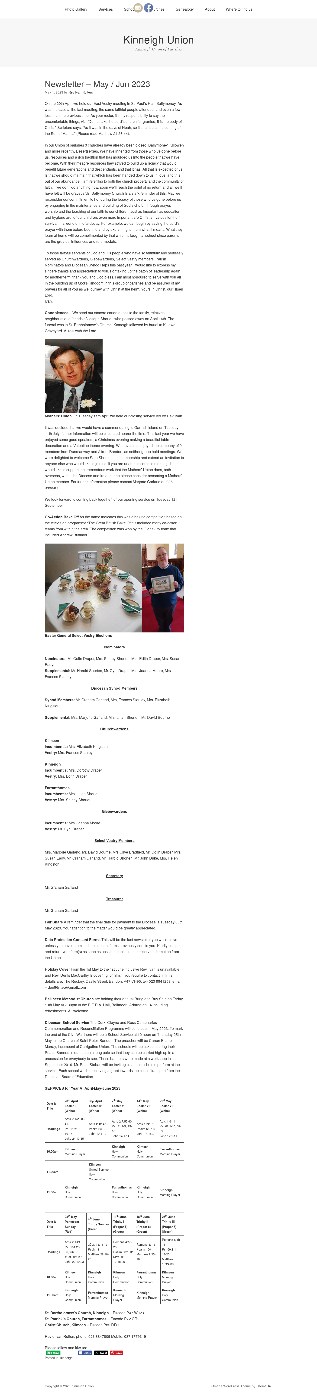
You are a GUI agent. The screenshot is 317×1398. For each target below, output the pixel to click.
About (210, 9)
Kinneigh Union (158, 39)
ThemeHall (264, 1386)
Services (105, 9)
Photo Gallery (76, 9)
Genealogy (185, 9)
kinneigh (66, 1357)
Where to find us (239, 9)
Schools (130, 9)
